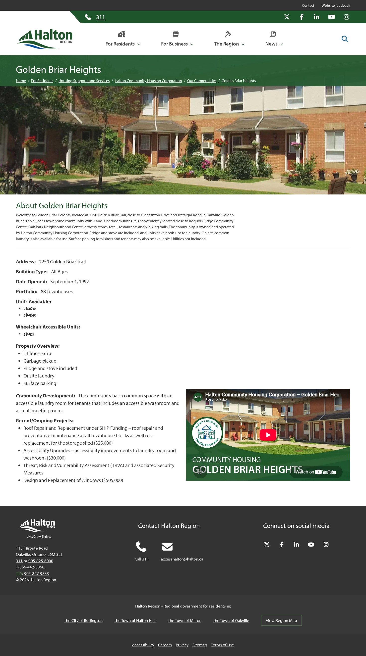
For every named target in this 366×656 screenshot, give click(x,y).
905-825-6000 (40, 560)
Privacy (182, 644)
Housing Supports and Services (84, 80)
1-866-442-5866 (30, 566)
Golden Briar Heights (239, 80)
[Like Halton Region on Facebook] (301, 17)
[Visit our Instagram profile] (346, 17)
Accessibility (143, 644)
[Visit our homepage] (44, 39)
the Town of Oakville (231, 620)
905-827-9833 (36, 573)
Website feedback (336, 5)
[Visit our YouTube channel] (331, 17)
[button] (123, 39)
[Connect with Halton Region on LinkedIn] (316, 17)
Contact (308, 5)
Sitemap (199, 644)
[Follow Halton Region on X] (286, 17)
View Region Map (281, 620)
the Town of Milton (184, 620)
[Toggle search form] (345, 39)
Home (21, 80)
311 (19, 560)
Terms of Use (222, 644)
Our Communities (201, 80)
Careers (165, 644)
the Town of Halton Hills (135, 620)
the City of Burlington (83, 620)
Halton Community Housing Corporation (148, 80)
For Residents (42, 80)
